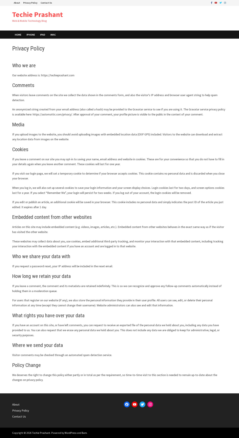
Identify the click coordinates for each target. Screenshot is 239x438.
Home (18, 34)
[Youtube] (216, 2)
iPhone (31, 34)
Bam (84, 432)
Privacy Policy (30, 2)
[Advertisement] (167, 17)
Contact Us (46, 2)
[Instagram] (225, 2)
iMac (53, 34)
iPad (42, 34)
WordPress (71, 432)
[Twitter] (221, 2)
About (17, 2)
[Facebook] (212, 2)
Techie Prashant (37, 14)
